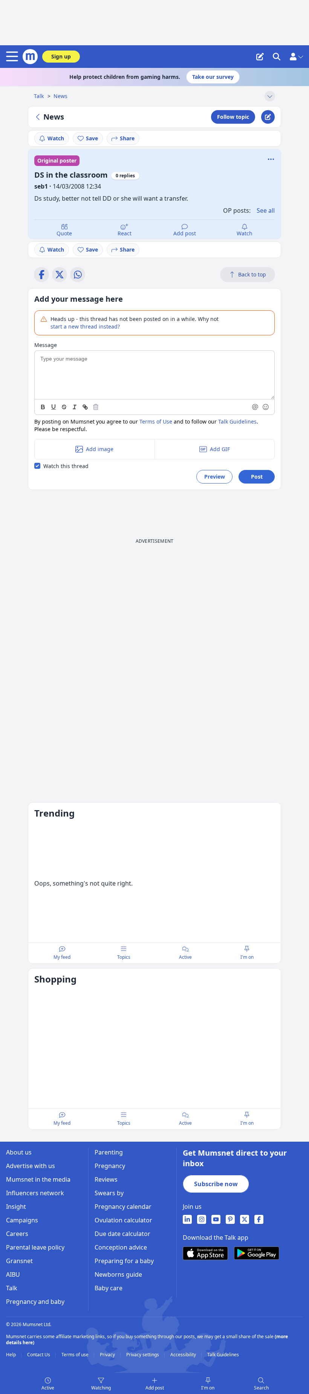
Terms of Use (155, 421)
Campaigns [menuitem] (22, 1220)
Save (92, 138)
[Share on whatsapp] (77, 274)
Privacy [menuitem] (108, 1355)
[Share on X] (59, 274)
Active (47, 1388)
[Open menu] (13, 56)
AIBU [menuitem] (13, 1274)
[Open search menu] (276, 56)
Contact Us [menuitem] (39, 1355)
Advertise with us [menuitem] (30, 1166)
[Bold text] (43, 406)
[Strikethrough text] (64, 406)
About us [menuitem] (19, 1152)
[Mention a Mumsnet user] (255, 406)
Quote (64, 233)
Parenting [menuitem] (109, 1152)
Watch (55, 138)
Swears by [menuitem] (109, 1193)
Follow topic (233, 116)
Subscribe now (216, 1184)
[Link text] (85, 406)
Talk (39, 96)
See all (266, 210)
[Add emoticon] (266, 406)
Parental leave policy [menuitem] (35, 1247)
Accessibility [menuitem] (183, 1355)
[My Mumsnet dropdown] (296, 56)
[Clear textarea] (95, 406)
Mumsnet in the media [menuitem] (38, 1179)
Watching (101, 1388)
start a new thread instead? (85, 326)
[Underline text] (53, 406)
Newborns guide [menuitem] (118, 1274)
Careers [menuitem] (17, 1234)
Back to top (252, 274)
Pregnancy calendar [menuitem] (123, 1206)
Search (261, 1388)
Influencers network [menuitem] (35, 1193)
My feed (62, 957)
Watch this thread (66, 466)
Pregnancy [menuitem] (110, 1166)
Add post (184, 233)
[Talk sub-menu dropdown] (270, 96)
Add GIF (220, 449)
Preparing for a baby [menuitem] (124, 1261)
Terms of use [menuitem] (75, 1355)
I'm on (207, 1388)
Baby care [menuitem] (108, 1288)
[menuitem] (187, 1219)
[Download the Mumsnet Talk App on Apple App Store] (205, 1253)
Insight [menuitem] (16, 1206)
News (60, 96)
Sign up (61, 56)
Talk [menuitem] (11, 1288)
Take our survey (213, 76)
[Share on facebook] (41, 274)
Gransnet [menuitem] (19, 1261)
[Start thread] (260, 56)
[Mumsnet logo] (30, 56)
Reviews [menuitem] (106, 1179)
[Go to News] (38, 117)
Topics (123, 957)
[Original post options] (271, 159)
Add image (99, 449)
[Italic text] (74, 406)
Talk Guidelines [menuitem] (223, 1355)
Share (127, 138)
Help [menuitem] (11, 1355)
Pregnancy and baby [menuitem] (35, 1301)
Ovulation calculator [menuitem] (123, 1220)
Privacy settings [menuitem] (143, 1355)
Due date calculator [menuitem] (122, 1234)
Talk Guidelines (237, 421)
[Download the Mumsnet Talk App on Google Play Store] (256, 1253)
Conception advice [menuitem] (121, 1247)
